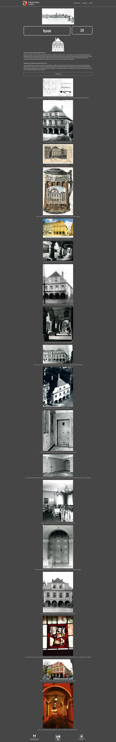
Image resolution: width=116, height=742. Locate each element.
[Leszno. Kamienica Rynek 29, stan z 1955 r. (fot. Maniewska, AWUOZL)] (58, 324)
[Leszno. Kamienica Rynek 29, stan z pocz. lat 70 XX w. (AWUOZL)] (58, 386)
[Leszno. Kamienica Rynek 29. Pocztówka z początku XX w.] (58, 153)
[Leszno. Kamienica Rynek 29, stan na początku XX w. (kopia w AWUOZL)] (58, 120)
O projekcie (84, 3)
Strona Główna (77, 3)
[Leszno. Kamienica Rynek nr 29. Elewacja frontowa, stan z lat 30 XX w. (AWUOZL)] (58, 283)
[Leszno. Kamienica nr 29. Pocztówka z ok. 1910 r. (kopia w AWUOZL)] (58, 228)
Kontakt (90, 3)
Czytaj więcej (58, 73)
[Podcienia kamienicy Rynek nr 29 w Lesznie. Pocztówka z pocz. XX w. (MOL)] (58, 250)
